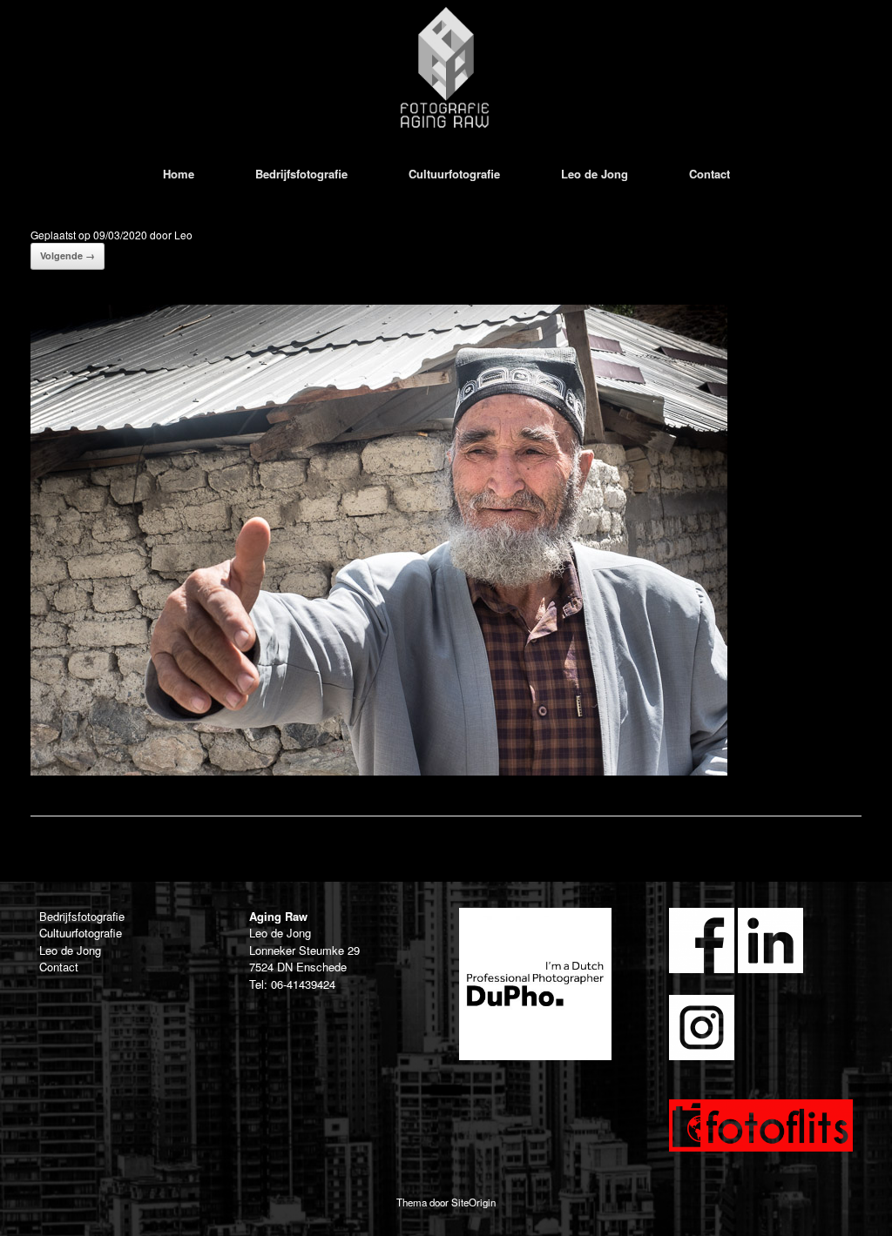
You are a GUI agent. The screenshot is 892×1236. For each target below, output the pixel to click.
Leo (183, 234)
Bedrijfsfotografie (301, 173)
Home (178, 173)
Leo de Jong (594, 173)
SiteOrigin (473, 1202)
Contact (709, 173)
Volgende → (67, 255)
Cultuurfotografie (454, 173)
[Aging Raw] (446, 67)
